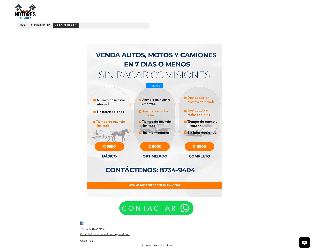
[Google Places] (81, 223)
